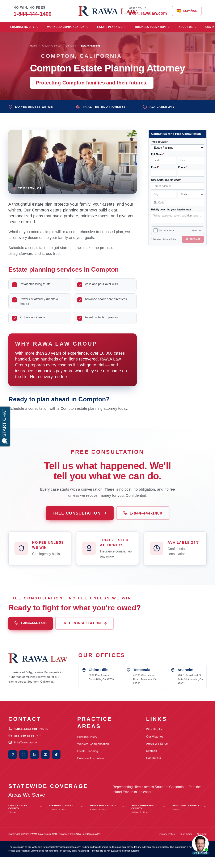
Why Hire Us (154, 729)
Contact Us (153, 758)
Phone (182, 167)
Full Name (157, 154)
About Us (185, 27)
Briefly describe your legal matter (171, 209)
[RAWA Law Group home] (107, 11)
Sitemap (151, 750)
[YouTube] (45, 754)
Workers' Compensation (66, 27)
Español (187, 11)
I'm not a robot (166, 230)
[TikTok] (56, 754)
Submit (195, 239)
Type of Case (159, 141)
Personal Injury (22, 27)
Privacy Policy (169, 239)
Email (155, 167)
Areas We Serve (51, 45)
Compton (71, 45)
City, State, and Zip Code (166, 180)
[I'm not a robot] (155, 230)
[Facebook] (12, 754)
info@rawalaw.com (26, 742)
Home (33, 45)
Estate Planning (109, 27)
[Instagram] (23, 754)
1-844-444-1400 (146, 513)
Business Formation (150, 27)
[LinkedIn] (34, 754)
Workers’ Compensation (93, 743)
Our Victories (154, 736)
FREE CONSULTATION (76, 513)
